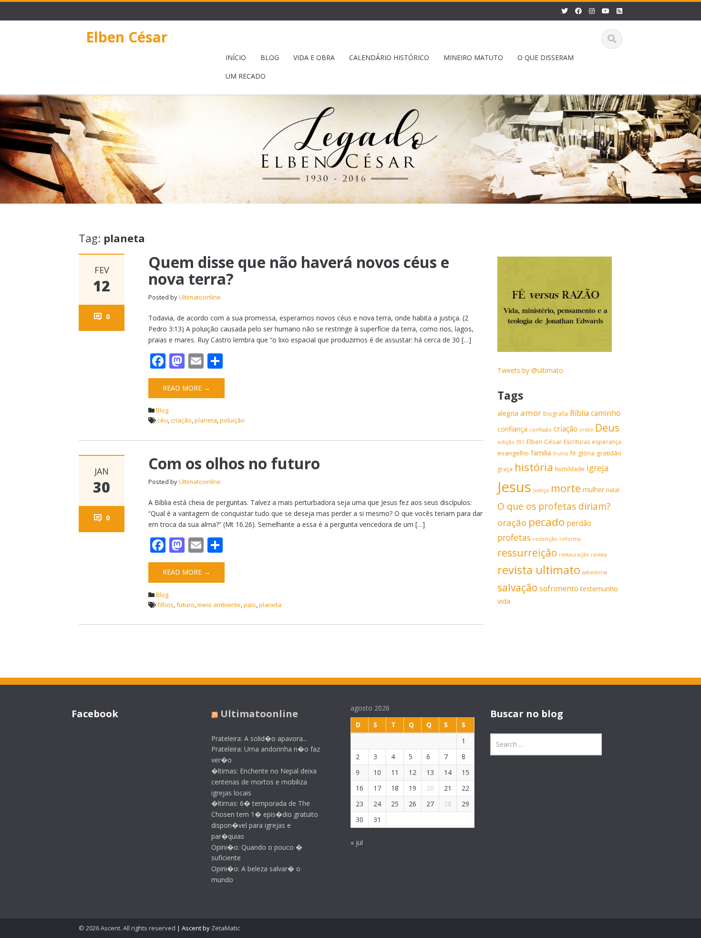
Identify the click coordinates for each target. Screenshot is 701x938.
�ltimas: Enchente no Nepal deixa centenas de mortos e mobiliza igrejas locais (264, 782)
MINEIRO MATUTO (473, 57)
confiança (512, 428)
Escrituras (577, 442)
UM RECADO (246, 76)
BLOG (269, 57)
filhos (165, 604)
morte (566, 488)
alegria (507, 413)
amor (530, 412)
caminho (605, 413)
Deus (607, 427)
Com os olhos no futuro (234, 463)
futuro (185, 604)
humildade (570, 469)
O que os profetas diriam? (553, 506)
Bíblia (579, 413)
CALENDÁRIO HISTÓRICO (389, 57)
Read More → (186, 387)
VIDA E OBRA (314, 57)
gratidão (609, 453)
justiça (541, 490)
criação (181, 420)
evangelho (513, 453)
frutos (560, 453)
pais (250, 604)
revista (599, 554)
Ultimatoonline (200, 297)
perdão (579, 523)
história (534, 467)
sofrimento (558, 589)
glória (586, 453)
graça (505, 469)
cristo (586, 429)
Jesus (514, 486)
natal (612, 490)
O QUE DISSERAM (545, 57)
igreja (598, 468)
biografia (555, 414)
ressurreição (527, 552)
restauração (574, 554)
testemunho (599, 588)
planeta (206, 420)
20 (430, 788)
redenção (545, 539)
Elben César (126, 37)
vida (503, 601)
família (541, 452)
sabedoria (594, 572)
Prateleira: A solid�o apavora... (259, 738)
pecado (546, 522)
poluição (232, 420)
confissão (540, 429)
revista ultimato (538, 569)
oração (511, 522)
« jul (356, 842)
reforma (570, 539)
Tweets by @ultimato (530, 370)
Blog (162, 410)
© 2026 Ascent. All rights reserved (127, 928)
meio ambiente (219, 604)
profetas (514, 537)
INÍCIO (236, 57)
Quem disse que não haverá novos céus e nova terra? (298, 270)
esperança (606, 442)
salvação (517, 587)
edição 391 (511, 442)
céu (162, 420)
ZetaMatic (225, 928)
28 (448, 804)
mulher (593, 489)
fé (573, 453)
